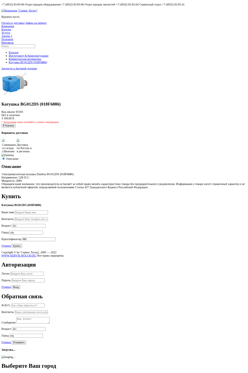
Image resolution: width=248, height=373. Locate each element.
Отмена (6, 245)
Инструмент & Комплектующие (28, 55)
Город (5, 232)
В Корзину (8, 125)
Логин (5, 273)
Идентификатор (11, 239)
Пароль (6, 280)
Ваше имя (7, 212)
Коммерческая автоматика (25, 59)
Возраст (6, 225)
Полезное (7, 39)
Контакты (7, 42)
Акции (6, 36)
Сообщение (9, 322)
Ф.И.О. (6, 305)
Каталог (6, 29)
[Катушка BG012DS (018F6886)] (15, 96)
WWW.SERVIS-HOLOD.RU (18, 255)
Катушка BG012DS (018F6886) (28, 62)
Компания (7, 26)
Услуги (5, 32)
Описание (12, 158)
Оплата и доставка (13, 22)
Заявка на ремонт (36, 22)
